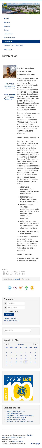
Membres (7, 26)
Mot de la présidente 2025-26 (16, 417)
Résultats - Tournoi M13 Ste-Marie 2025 (20, 422)
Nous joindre (8, 49)
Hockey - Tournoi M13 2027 (16, 411)
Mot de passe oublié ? (11, 320)
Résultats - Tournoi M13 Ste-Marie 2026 (20, 415)
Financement (8, 34)
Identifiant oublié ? (10, 318)
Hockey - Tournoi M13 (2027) (13, 45)
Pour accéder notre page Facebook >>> (10, 96)
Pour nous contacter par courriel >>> (9, 86)
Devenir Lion (8, 41)
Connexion (8, 314)
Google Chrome (17, 441)
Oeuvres (6, 30)
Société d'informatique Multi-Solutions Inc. (17, 436)
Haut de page (35, 443)
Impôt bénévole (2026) (14, 413)
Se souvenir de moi (12, 311)
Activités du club (9, 37)
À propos (7, 22)
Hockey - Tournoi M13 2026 (16, 419)
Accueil (6, 18)
